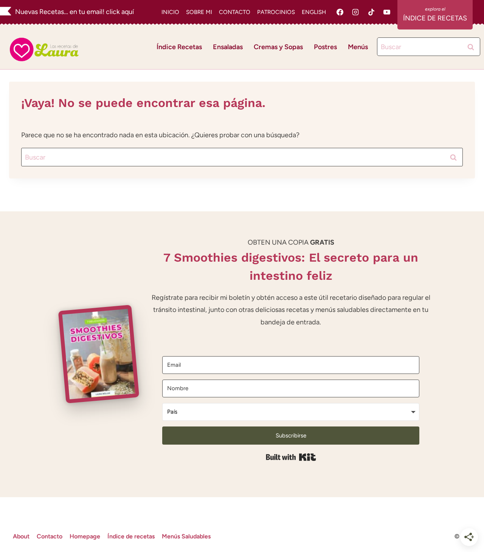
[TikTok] (371, 12)
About (21, 536)
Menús (358, 47)
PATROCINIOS (276, 12)
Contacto (49, 536)
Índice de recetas (131, 536)
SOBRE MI (199, 12)
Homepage (85, 536)
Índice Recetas (179, 47)
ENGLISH (314, 12)
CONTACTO (234, 12)
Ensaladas (228, 47)
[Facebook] (340, 12)
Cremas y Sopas (278, 47)
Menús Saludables (186, 536)
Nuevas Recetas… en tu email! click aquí (74, 12)
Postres (325, 47)
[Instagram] (355, 12)
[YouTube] (387, 12)
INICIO (170, 12)
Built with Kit (291, 457)
